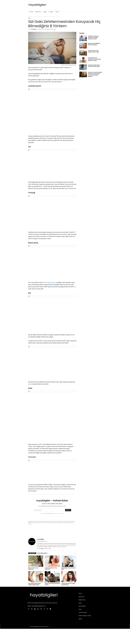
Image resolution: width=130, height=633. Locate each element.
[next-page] (75, 553)
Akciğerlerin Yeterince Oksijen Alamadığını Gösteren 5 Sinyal (93, 37)
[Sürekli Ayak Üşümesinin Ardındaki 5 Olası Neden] (83, 67)
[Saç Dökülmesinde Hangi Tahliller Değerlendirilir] (35, 576)
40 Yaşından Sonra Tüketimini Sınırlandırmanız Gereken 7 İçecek (94, 59)
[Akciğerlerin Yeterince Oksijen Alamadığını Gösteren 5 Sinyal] (83, 38)
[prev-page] (74, 553)
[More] (111, 534)
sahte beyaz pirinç (49, 282)
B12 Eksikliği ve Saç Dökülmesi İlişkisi (68, 568)
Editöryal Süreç (82, 599)
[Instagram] (40, 548)
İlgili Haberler (32, 553)
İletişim (80, 593)
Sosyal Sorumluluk (83, 612)
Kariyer (80, 609)
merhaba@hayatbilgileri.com (38, 606)
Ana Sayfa (30, 16)
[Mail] (44, 548)
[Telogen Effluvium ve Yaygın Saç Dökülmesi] (68, 576)
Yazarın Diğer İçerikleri (42, 553)
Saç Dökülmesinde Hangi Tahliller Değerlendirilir (34, 584)
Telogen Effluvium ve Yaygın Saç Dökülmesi (68, 584)
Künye (80, 603)
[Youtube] (50, 609)
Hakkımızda (81, 596)
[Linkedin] (42, 548)
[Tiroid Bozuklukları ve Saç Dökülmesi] (52, 561)
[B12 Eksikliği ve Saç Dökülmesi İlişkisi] (68, 561)
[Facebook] (38, 548)
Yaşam (57, 12)
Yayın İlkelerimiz (82, 606)
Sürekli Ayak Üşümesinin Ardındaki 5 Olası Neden (94, 65)
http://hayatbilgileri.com (42, 541)
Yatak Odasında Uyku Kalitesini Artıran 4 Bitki (93, 51)
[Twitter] (50, 548)
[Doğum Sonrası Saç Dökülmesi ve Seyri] (52, 576)
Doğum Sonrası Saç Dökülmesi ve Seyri (52, 584)
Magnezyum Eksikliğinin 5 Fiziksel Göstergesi (94, 44)
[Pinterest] (46, 548)
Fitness (31, 12)
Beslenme (38, 12)
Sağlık (44, 12)
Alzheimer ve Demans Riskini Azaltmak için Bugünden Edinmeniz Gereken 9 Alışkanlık (95, 74)
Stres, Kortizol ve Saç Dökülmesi (33, 568)
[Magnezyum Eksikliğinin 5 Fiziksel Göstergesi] (83, 45)
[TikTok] (48, 548)
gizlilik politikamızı (50, 513)
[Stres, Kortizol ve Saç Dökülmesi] (35, 561)
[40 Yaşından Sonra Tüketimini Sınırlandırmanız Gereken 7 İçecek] (83, 60)
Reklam (80, 618)
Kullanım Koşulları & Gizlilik (85, 615)
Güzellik (51, 12)
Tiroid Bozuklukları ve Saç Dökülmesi (51, 568)
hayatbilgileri (33, 29)
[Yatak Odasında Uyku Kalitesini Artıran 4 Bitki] (83, 53)
